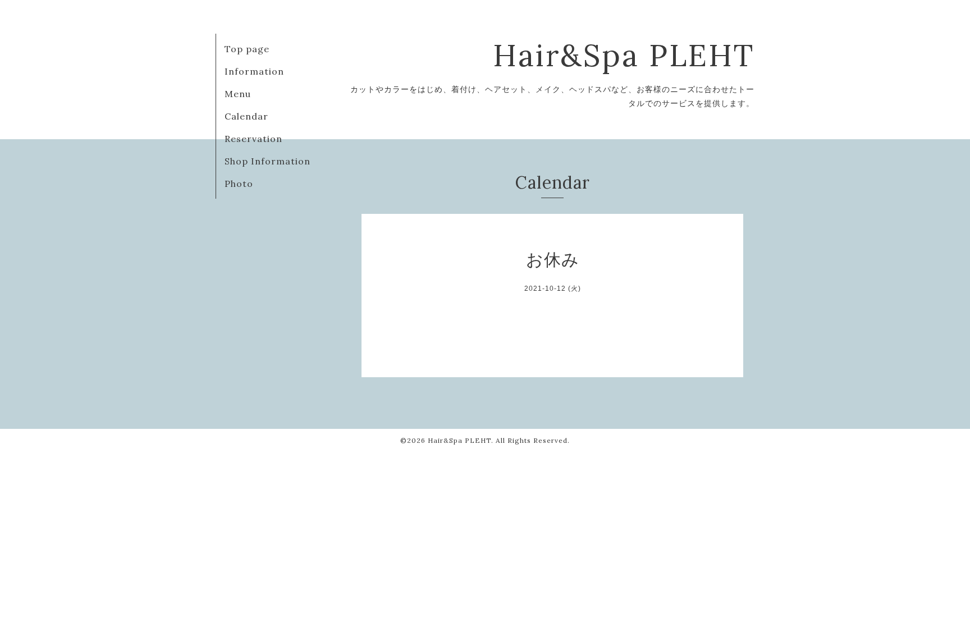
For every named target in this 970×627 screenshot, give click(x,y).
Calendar (246, 116)
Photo (239, 183)
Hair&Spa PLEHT (623, 55)
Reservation (253, 138)
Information (254, 71)
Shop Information (267, 161)
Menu (238, 93)
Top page (247, 48)
